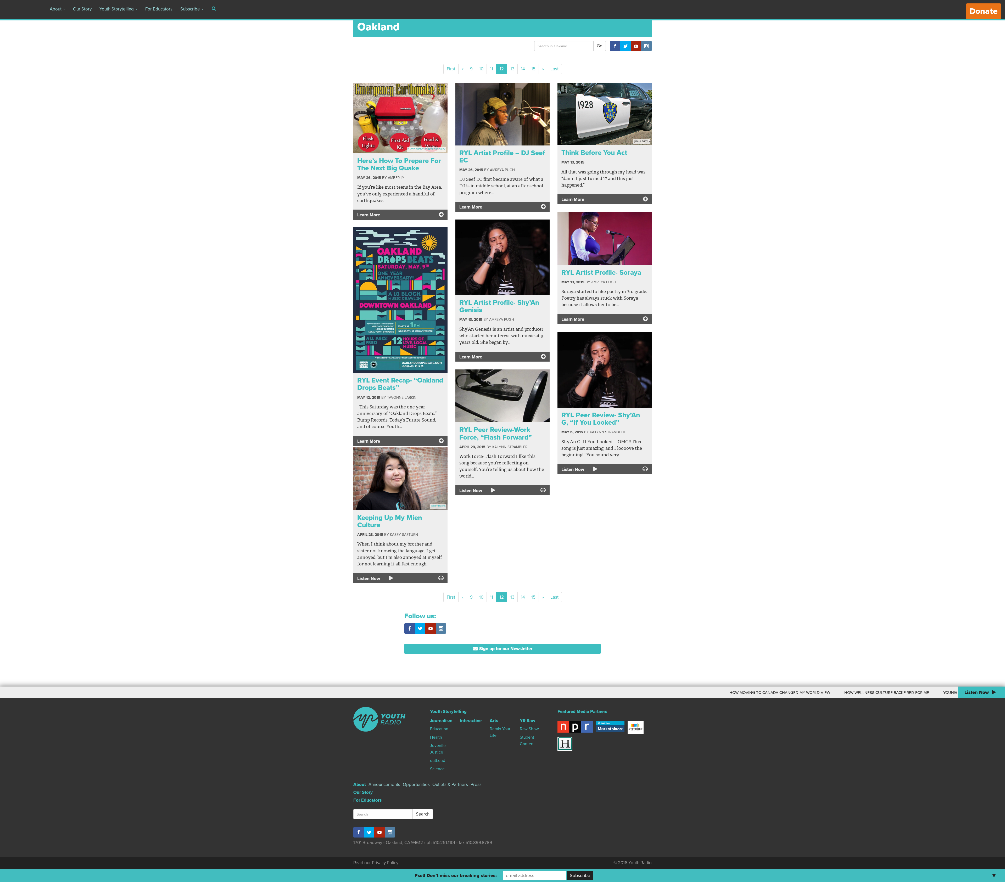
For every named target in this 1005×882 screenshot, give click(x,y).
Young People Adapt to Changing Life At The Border (923, 692)
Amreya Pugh (502, 170)
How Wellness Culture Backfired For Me (811, 692)
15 (533, 69)
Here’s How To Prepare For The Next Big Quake (399, 164)
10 (481, 69)
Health (436, 737)
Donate (983, 11)
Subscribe (190, 9)
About (56, 9)
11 (491, 69)
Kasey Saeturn (404, 534)
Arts (494, 720)
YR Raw (527, 720)
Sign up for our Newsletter (505, 648)
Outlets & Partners (450, 784)
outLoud (437, 760)
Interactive (471, 720)
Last (554, 69)
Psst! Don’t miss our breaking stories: (456, 875)
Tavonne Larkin (401, 397)
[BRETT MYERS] (400, 478)
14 (523, 69)
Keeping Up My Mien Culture (389, 521)
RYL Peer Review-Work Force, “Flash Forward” (495, 433)
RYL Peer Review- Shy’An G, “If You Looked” (600, 419)
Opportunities (416, 784)
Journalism (441, 720)
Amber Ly (396, 178)
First (451, 69)
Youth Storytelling (117, 9)
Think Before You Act (594, 153)
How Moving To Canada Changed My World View (704, 692)
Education (439, 729)
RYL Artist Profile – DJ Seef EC (502, 157)
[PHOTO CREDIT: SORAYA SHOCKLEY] (400, 117)
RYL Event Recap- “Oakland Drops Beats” (400, 384)
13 (512, 69)
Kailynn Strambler (607, 432)
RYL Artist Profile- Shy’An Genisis (499, 306)
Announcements (384, 784)
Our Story (82, 9)
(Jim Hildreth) (642, 141)
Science (437, 769)
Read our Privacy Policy (375, 863)
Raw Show (529, 729)
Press (476, 784)
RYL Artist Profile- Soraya (601, 272)
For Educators (158, 9)
